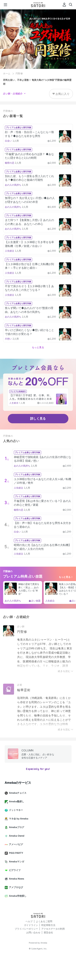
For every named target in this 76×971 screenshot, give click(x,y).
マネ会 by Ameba (18, 818)
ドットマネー (16, 810)
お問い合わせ (33, 932)
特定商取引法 (48, 925)
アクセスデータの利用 (53, 928)
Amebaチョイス (18, 792)
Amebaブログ (16, 827)
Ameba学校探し (18, 895)
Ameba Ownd (16, 835)
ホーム (7, 73)
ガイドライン (31, 925)
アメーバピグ (16, 844)
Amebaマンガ (16, 861)
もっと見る (38, 347)
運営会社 (48, 932)
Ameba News (16, 878)
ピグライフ (15, 870)
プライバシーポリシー (26, 928)
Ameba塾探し (16, 801)
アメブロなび (16, 887)
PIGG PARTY (16, 852)
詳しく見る (38, 418)
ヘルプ (29, 921)
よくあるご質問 (44, 921)
